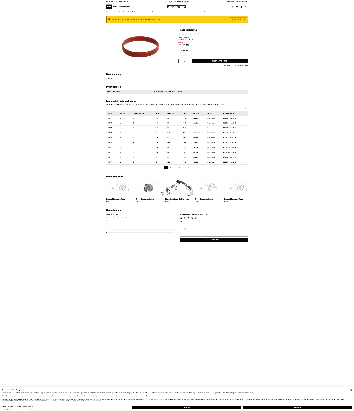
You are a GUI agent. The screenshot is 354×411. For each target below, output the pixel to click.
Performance (136, 12)
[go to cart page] (246, 7)
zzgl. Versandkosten (189, 47)
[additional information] (181, 91)
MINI (115, 7)
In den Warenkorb (219, 61)
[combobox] (225, 12)
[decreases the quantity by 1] (182, 61)
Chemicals (126, 12)
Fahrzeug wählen (238, 19)
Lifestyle (145, 12)
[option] (184, 167)
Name (182, 221)
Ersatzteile (109, 12)
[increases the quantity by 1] (187, 61)
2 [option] (170, 167)
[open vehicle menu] (237, 7)
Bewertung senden (214, 240)
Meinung (183, 229)
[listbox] (177, 167)
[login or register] (241, 7)
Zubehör (117, 12)
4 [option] (179, 167)
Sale (152, 12)
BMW (109, 7)
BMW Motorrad (124, 7)
